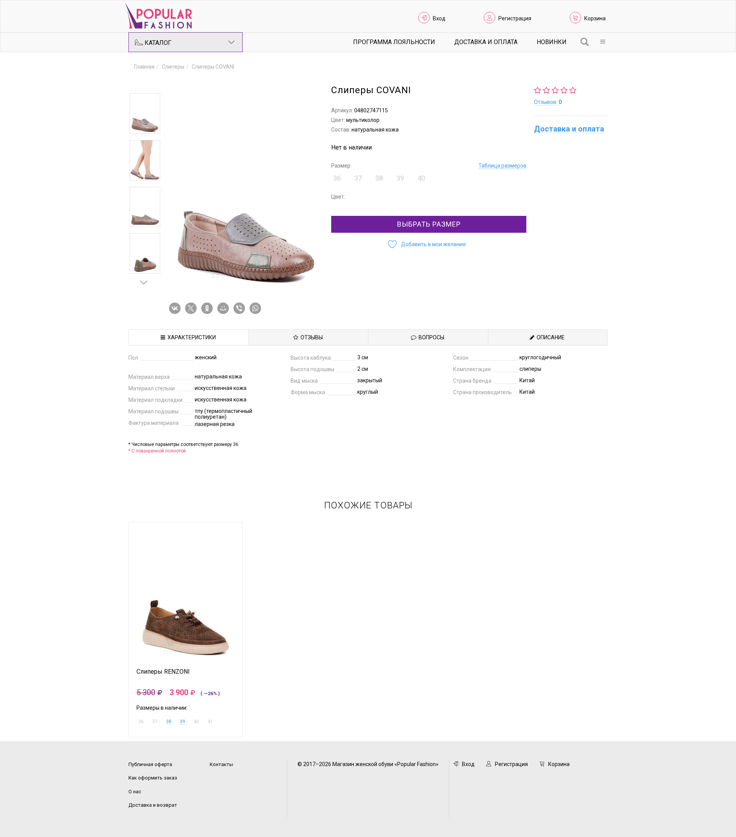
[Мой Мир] (224, 308)
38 (168, 721)
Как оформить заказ (152, 778)
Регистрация (514, 18)
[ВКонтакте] (176, 308)
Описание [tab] (549, 337)
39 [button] (400, 178)
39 (182, 721)
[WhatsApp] (257, 308)
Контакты (221, 764)
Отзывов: (548, 102)
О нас (134, 791)
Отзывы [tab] (310, 337)
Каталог (157, 42)
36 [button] (337, 178)
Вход (439, 18)
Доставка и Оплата (486, 42)
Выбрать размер (429, 224)
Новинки (552, 42)
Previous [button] (143, 82)
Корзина (595, 18)
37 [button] (358, 178)
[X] (192, 308)
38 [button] (379, 178)
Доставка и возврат (152, 805)
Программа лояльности (394, 42)
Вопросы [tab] (430, 337)
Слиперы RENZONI (163, 671)
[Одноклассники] (208, 308)
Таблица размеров (502, 166)
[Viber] (240, 308)
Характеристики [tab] (190, 337)
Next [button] (143, 282)
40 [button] (421, 178)
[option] (144, 113)
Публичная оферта (150, 764)
